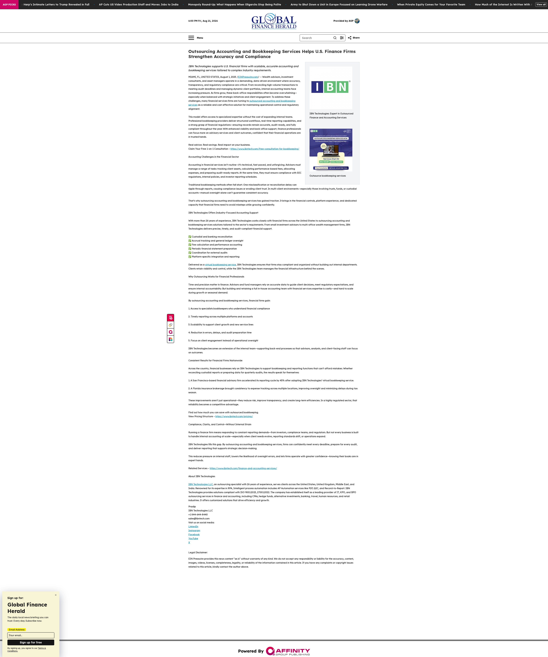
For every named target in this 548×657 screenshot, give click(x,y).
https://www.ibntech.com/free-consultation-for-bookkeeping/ (264, 148)
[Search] (335, 38)
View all (541, 4)
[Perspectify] (170, 324)
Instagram (194, 530)
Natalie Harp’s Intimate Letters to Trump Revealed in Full (51, 4)
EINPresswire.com (248, 76)
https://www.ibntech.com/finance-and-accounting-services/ (243, 468)
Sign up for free (31, 642)
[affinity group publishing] (170, 332)
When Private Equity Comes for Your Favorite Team (431, 4)
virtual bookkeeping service (220, 264)
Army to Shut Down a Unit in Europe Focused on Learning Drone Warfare (339, 4)
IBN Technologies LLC (200, 484)
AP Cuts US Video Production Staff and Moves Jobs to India (138, 4)
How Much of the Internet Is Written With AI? (505, 4)
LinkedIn (193, 526)
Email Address (17, 629)
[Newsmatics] (170, 339)
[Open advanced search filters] (341, 38)
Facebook (194, 534)
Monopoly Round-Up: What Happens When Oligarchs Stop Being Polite (234, 4)
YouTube (193, 538)
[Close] (55, 595)
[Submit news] (170, 317)
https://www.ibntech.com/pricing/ (234, 416)
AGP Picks (9, 4)
